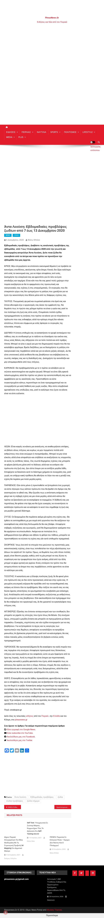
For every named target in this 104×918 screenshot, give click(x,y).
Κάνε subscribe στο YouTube (20, 733)
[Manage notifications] (6, 912)
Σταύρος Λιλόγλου (10, 858)
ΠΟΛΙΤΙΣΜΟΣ (70, 132)
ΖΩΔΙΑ (16, 235)
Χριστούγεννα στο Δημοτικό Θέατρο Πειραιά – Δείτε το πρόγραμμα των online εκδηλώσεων (63, 807)
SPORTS (54, 132)
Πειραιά (44, 716)
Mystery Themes (54, 910)
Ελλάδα (56, 716)
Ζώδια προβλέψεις (14, 801)
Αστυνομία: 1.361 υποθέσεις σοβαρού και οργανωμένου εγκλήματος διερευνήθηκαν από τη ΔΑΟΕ (56, 886)
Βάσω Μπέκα (34, 240)
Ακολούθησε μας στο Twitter (19, 740)
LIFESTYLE (88, 132)
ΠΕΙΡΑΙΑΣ (26, 132)
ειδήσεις (29, 716)
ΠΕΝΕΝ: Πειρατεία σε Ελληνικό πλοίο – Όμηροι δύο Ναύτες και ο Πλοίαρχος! (60, 841)
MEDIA (9, 137)
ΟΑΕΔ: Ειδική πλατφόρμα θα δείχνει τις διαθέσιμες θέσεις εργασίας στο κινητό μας (14, 807)
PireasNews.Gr (52, 18)
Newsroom (51, 900)
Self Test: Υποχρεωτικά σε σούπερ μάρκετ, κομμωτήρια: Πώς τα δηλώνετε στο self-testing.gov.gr (37, 828)
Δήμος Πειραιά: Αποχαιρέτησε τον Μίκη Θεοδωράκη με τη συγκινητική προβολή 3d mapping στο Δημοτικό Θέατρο (13, 844)
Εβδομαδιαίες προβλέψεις (42, 797)
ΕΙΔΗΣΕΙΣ (10, 132)
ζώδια (60, 797)
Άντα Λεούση (20, 797)
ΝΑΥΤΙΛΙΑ (41, 132)
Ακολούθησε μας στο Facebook (21, 736)
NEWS (8, 235)
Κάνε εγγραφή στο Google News (21, 729)
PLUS (20, 137)
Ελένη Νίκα (31, 841)
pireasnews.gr (21, 719)
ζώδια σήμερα (33, 801)
